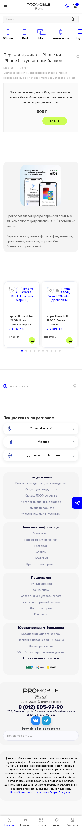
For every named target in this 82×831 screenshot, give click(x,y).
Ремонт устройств (41, 507)
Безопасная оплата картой (41, 633)
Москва (44, 442)
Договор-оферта (41, 646)
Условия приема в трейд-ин (41, 514)
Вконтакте (35, 720)
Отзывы (41, 552)
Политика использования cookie (41, 640)
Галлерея (40, 545)
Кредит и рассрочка (41, 564)
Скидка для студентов (41, 489)
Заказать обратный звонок (41, 602)
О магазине (41, 533)
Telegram (46, 720)
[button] (22, 350)
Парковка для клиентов (40, 539)
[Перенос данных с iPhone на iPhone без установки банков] (41, 185)
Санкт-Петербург (44, 428)
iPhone (8, 38)
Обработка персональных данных (41, 652)
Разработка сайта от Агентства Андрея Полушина (41, 792)
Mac (41, 38)
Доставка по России (43, 455)
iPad (24, 38)
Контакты (41, 614)
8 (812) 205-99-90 (41, 707)
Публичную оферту (61, 788)
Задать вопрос (41, 608)
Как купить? (41, 589)
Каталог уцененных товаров (41, 501)
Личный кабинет (41, 583)
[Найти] (72, 19)
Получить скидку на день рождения (40, 483)
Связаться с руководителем (41, 596)
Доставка (41, 558)
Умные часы (61, 38)
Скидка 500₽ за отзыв (41, 495)
